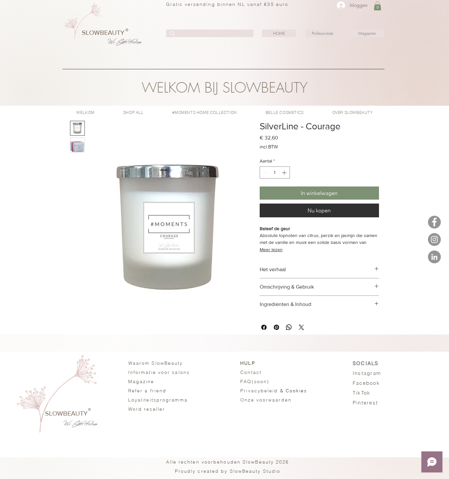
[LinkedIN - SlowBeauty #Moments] (434, 256)
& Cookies (273, 391)
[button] (377, 5)
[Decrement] (265, 172)
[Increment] (285, 172)
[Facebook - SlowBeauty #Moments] (434, 222)
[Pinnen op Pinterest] (276, 327)
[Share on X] (301, 327)
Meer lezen (271, 249)
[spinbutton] (275, 172)
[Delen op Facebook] (264, 327)
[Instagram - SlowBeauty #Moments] (434, 239)
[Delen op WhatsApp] (289, 327)
